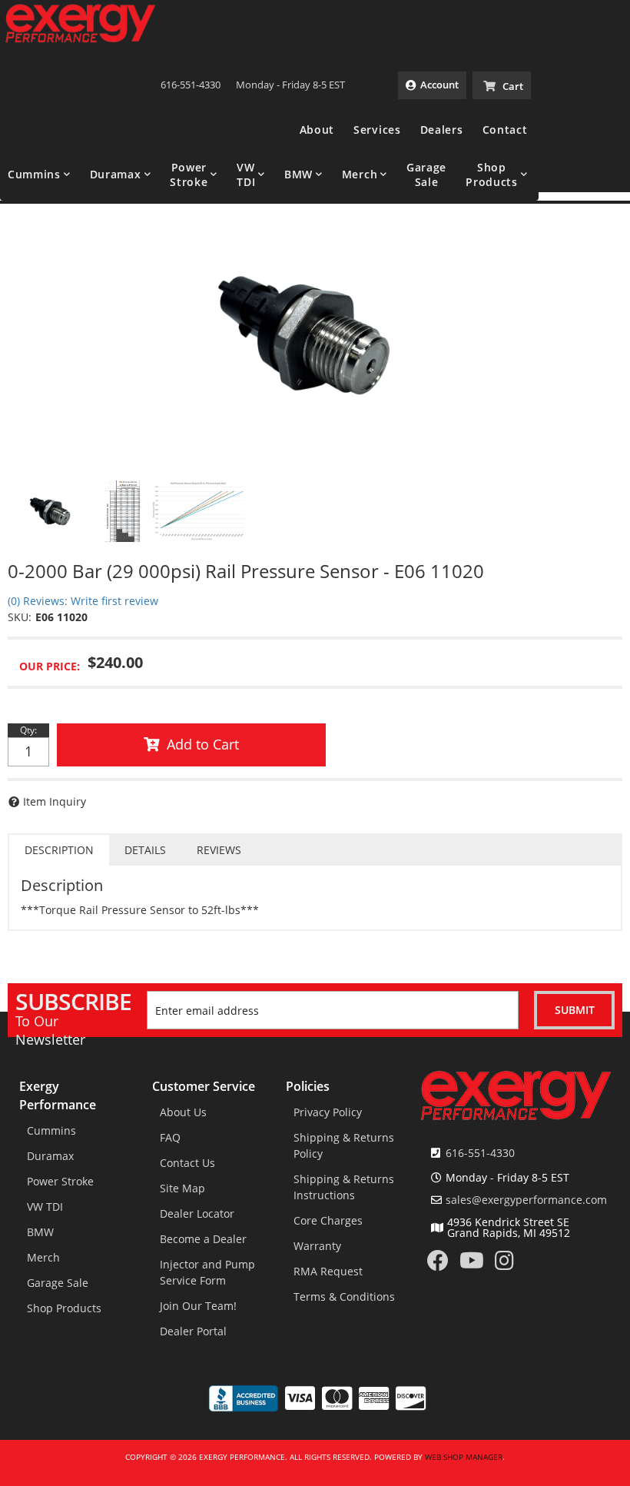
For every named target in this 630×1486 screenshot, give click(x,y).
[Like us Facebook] (438, 1264)
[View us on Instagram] (504, 1264)
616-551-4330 (480, 1152)
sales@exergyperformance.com (526, 1200)
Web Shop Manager (463, 1456)
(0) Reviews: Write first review (83, 600)
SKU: (20, 617)
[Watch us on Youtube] (471, 1264)
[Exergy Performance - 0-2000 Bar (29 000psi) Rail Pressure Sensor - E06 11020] (315, 334)
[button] (39, 174)
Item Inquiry (54, 801)
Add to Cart (203, 744)
